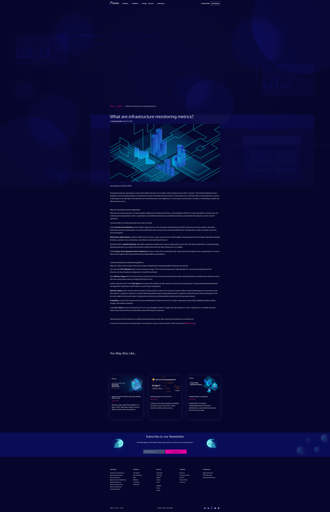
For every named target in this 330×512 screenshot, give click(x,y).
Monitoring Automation (116, 475)
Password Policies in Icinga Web (198, 396)
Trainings (159, 475)
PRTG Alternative (207, 475)
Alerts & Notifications (116, 487)
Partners (182, 477)
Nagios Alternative (208, 473)
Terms (121, 508)
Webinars (136, 480)
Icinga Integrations (115, 489)
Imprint (112, 508)
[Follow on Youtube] (215, 508)
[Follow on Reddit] (205, 508)
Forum (158, 488)
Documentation (137, 475)
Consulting (159, 473)
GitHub (158, 490)
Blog (134, 477)
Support (158, 477)
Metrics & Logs (190, 323)
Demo (158, 482)
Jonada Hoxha (117, 121)
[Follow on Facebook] (211, 508)
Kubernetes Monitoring (116, 484)
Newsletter (136, 484)
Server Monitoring (115, 477)
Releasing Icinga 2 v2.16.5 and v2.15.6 (160, 396)
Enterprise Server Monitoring (118, 480)
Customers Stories (185, 475)
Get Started (136, 473)
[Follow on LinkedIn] (208, 508)
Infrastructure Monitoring (117, 473)
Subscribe (176, 452)
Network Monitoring (115, 482)
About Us (182, 473)
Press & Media (184, 480)
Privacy (117, 508)
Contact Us (183, 482)
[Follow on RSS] (218, 508)
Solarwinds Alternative (209, 477)
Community (136, 482)
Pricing (158, 480)
